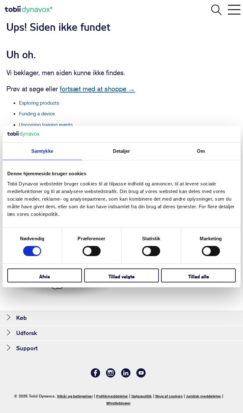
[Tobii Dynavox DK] (28, 9)
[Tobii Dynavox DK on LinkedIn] (126, 375)
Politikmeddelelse (112, 396)
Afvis (44, 277)
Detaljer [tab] (121, 151)
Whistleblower (118, 403)
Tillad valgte (121, 277)
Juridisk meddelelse (203, 396)
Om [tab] (201, 151)
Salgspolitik (141, 396)
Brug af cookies (169, 396)
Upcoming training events (46, 124)
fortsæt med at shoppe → (97, 89)
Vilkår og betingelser (75, 396)
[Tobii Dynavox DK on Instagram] (111, 375)
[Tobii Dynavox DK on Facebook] (96, 375)
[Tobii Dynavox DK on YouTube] (141, 375)
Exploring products (39, 103)
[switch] (92, 251)
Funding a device (37, 113)
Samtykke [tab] (42, 151)
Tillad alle (198, 277)
